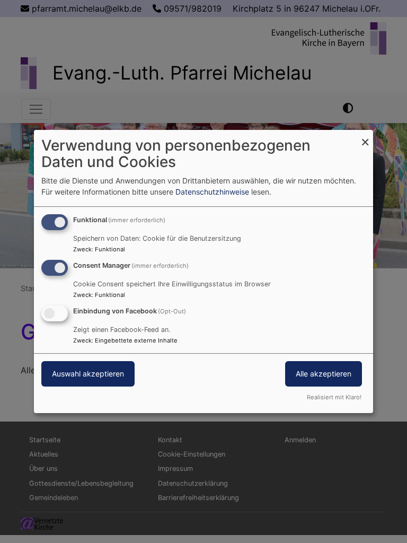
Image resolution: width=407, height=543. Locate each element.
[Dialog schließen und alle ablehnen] (365, 136)
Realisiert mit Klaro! (334, 397)
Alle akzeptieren (323, 373)
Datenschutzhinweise (212, 191)
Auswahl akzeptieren (88, 373)
